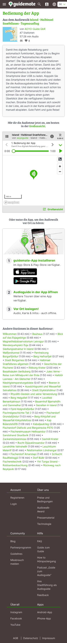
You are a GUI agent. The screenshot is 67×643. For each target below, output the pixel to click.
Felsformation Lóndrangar (42, 450)
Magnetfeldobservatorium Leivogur (23, 341)
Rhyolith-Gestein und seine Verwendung (34, 393)
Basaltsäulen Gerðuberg (17, 371)
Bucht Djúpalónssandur (31, 442)
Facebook (16, 618)
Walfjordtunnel (11, 352)
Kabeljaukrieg (41, 423)
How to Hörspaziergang (46, 559)
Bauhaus (37, 333)
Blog (13, 541)
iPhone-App (44, 618)
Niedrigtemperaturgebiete (18, 382)
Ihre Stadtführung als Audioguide (47, 585)
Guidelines (16, 553)
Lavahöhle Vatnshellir (15, 446)
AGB (15, 638)
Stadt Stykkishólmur (44, 390)
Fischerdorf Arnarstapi (23, 453)
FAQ (39, 541)
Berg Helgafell (19, 397)
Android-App (44, 612)
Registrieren (17, 497)
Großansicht (37, 126)
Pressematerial (45, 517)
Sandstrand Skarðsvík (15, 435)
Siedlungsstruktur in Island (18, 348)
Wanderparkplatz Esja (15, 345)
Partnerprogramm (20, 547)
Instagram (16, 612)
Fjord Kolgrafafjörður (22, 408)
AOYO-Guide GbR (35, 28)
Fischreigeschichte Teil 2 (17, 412)
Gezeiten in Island (46, 405)
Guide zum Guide (43, 549)
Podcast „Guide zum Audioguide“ (46, 571)
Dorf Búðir (38, 457)
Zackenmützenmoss (14, 438)
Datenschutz (30, 638)
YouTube (15, 624)
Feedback (43, 595)
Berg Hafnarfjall (42, 356)
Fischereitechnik (12, 461)
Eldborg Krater (37, 367)
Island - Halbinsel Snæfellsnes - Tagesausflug (28, 21)
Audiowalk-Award (43, 509)
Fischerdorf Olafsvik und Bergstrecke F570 (28, 427)
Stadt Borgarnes (14, 360)
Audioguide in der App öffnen (35, 292)
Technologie (44, 523)
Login (13, 503)
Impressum (48, 638)
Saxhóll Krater (50, 438)
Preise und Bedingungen (45, 499)
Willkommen (10, 333)
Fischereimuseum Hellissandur (28, 431)
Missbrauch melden (17, 561)
